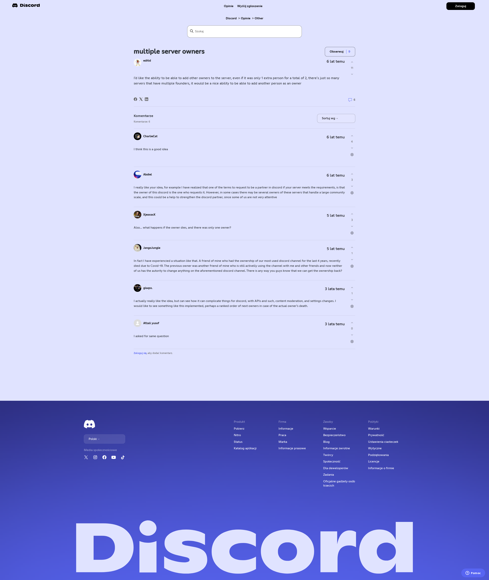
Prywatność (376, 435)
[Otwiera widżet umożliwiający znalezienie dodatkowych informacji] (473, 573)
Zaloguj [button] (460, 6)
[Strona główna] (26, 6)
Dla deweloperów (335, 468)
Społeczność (331, 461)
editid (147, 60)
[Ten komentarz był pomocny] (352, 135)
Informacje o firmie (381, 468)
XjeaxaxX (149, 214)
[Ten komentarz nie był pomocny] (352, 148)
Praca (282, 435)
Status (238, 441)
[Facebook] (135, 99)
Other (259, 18)
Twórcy (328, 455)
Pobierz (239, 428)
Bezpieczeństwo (334, 435)
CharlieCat (150, 136)
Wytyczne (375, 448)
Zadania (328, 474)
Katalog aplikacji (245, 448)
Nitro (237, 435)
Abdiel (147, 174)
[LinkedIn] (146, 99)
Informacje (286, 428)
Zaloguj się (140, 353)
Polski (93, 438)
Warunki (374, 428)
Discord (231, 18)
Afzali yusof (151, 323)
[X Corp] (141, 99)
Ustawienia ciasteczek (383, 441)
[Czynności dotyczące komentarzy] (352, 154)
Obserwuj (336, 51)
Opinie (228, 6)
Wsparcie (329, 428)
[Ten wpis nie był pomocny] (352, 74)
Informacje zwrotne (336, 448)
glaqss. (148, 288)
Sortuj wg (329, 118)
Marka (283, 441)
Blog (326, 441)
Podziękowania (378, 455)
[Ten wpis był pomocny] (352, 62)
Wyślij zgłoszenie (249, 6)
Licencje (373, 461)
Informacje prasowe (292, 448)
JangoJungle (151, 248)
